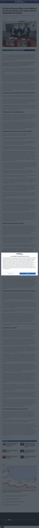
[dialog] (19, 264)
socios (11, 257)
